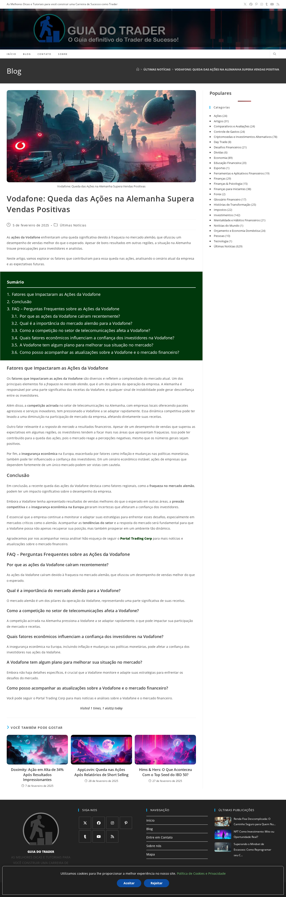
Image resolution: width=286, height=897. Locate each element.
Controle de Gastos (226, 132)
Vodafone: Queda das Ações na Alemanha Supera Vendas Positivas (228, 69)
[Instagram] (112, 823)
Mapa (150, 854)
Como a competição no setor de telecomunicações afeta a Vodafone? (80, 330)
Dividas (218, 152)
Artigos (218, 121)
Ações (218, 116)
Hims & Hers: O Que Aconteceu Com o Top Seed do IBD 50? (165, 772)
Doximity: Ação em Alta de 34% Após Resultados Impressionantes (37, 774)
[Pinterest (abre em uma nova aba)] (256, 4)
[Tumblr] (85, 836)
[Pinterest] (126, 823)
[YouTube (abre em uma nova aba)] (272, 4)
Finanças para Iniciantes (230, 189)
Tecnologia (221, 241)
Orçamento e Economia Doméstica (237, 231)
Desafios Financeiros (227, 147)
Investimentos (223, 215)
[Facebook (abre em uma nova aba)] (251, 4)
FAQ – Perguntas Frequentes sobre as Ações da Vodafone (63, 308)
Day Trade (220, 142)
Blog (149, 829)
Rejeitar (156, 883)
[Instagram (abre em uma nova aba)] (261, 4)
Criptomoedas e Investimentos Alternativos (243, 137)
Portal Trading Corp (136, 538)
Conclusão (19, 301)
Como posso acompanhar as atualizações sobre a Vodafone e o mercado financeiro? (95, 352)
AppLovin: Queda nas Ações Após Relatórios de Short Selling (101, 772)
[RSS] (112, 836)
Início (150, 820)
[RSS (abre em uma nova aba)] (277, 4)
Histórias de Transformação (232, 205)
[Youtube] (99, 836)
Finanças (219, 178)
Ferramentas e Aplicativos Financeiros (239, 173)
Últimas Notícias (73, 225)
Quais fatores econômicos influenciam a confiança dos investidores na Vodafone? (92, 337)
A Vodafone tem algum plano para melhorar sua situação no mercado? (82, 345)
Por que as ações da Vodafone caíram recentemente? (65, 316)
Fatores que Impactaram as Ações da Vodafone (54, 294)
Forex (217, 194)
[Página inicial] (137, 69)
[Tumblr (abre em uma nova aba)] (266, 4)
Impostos (220, 210)
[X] (85, 823)
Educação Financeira (227, 163)
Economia (220, 158)
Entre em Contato (159, 837)
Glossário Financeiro (227, 199)
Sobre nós (153, 846)
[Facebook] (99, 823)
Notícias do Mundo (226, 226)
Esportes (219, 168)
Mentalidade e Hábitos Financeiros (237, 220)
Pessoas (219, 236)
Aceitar (129, 883)
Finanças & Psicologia (228, 184)
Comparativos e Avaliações (231, 126)
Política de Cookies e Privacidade (201, 873)
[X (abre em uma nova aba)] (245, 4)
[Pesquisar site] (274, 54)
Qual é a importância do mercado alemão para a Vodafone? (71, 323)
